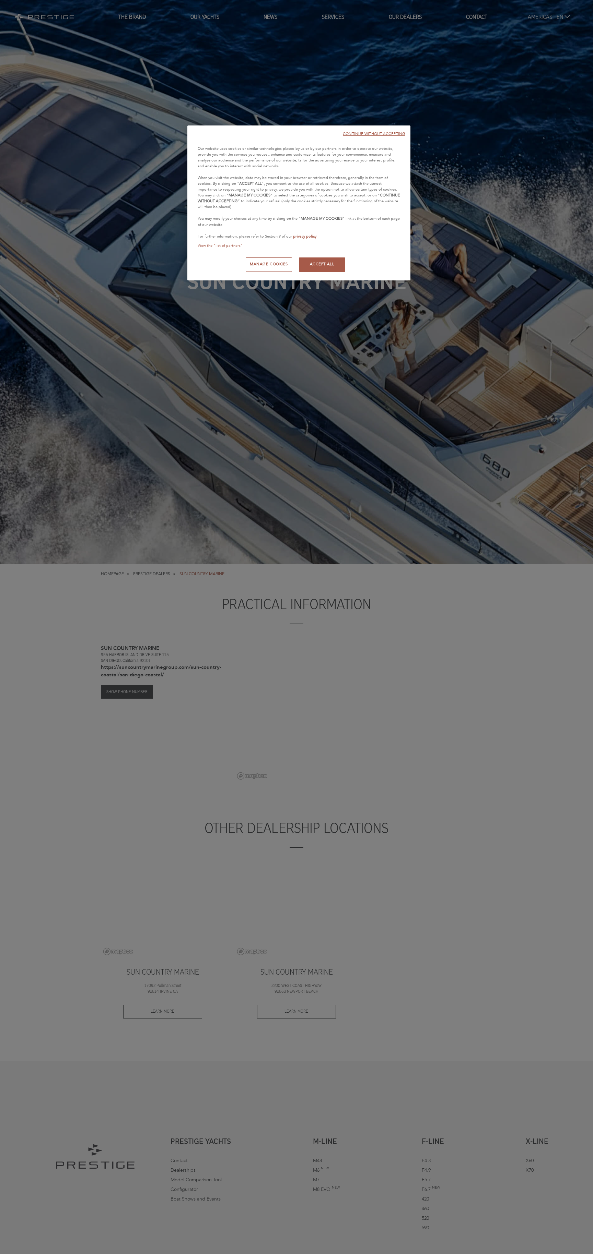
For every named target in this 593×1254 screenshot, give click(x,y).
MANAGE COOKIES (269, 264)
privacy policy (304, 236)
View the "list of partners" (220, 245)
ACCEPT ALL (322, 264)
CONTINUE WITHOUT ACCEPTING (374, 134)
